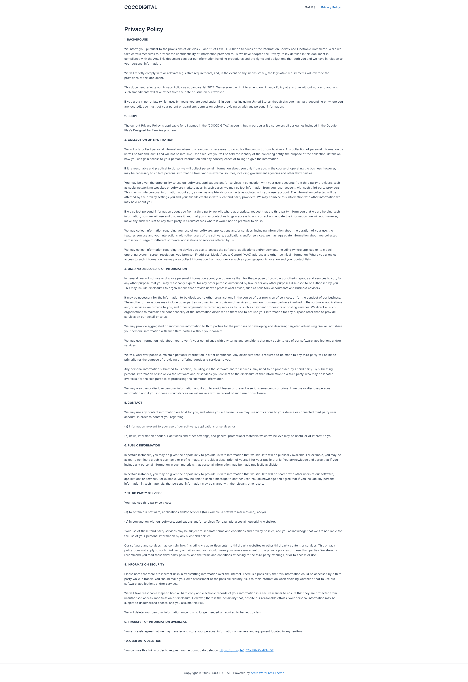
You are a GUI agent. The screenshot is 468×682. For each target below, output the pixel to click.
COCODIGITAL (140, 7)
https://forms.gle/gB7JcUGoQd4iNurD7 (246, 650)
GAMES (310, 7)
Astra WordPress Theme (267, 673)
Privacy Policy (331, 7)
